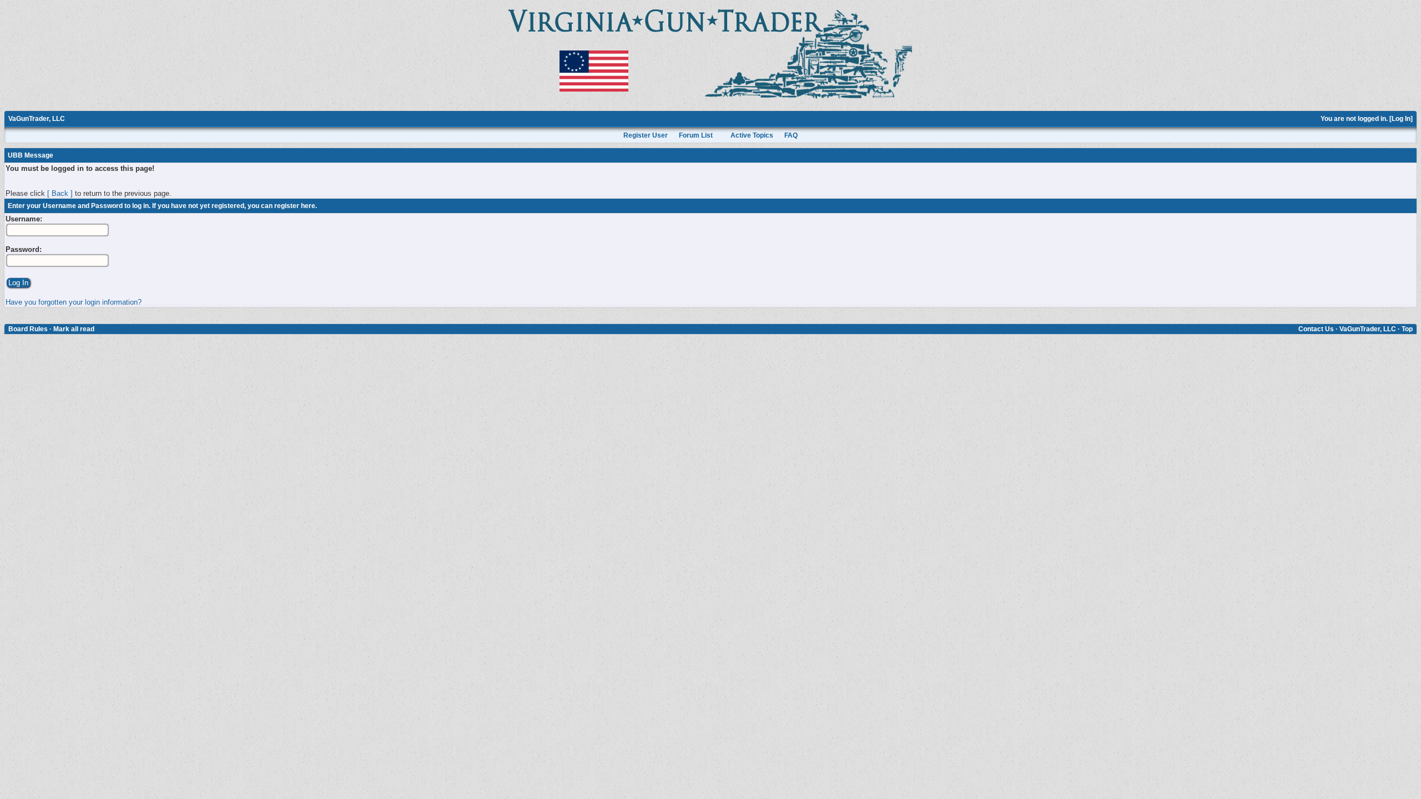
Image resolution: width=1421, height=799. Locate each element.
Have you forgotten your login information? (74, 302)
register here (294, 206)
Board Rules (28, 329)
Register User (645, 135)
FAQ (791, 135)
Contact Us (1316, 329)
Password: (24, 249)
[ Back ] (60, 193)
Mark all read (73, 329)
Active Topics (751, 135)
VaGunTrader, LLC (36, 119)
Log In (1401, 119)
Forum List (696, 135)
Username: (24, 219)
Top (1407, 329)
